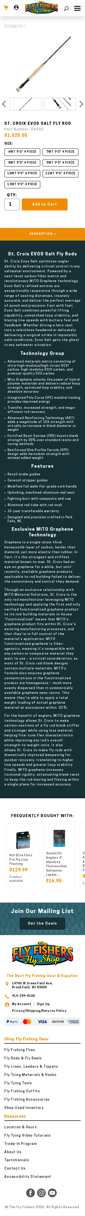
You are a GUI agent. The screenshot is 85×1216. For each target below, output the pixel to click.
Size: (8, 143)
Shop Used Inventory (24, 1108)
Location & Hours (20, 1127)
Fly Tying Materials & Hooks (30, 1075)
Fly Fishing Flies (19, 1050)
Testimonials (16, 1160)
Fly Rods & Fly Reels (23, 1058)
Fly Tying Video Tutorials (27, 1135)
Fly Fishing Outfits (22, 1091)
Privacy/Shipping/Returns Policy (39, 1011)
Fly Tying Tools (18, 1083)
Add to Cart (44, 204)
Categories (14, 25)
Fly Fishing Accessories (27, 1099)
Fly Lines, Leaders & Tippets (31, 1067)
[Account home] (16, 8)
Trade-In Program (20, 1144)
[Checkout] (5, 8)
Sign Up (43, 1004)
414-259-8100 (23, 996)
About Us (13, 1152)
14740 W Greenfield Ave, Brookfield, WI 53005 (32, 985)
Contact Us (15, 1168)
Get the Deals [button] (42, 923)
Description (41, 234)
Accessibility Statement (27, 1177)
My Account (21, 1004)
